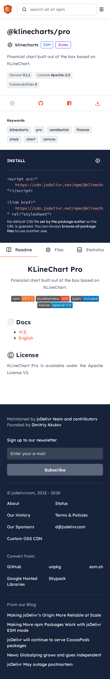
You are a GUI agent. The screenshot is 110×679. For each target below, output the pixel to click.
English (26, 338)
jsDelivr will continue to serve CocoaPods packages (48, 642)
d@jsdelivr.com (70, 526)
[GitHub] (40, 103)
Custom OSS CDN (24, 538)
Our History (18, 515)
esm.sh (96, 566)
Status (61, 503)
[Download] (97, 103)
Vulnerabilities (23, 84)
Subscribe (55, 470)
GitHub (14, 566)
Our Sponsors (20, 526)
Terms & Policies (71, 515)
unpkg (55, 566)
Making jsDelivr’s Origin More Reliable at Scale (54, 615)
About (13, 503)
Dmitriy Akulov (46, 424)
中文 (23, 332)
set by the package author (62, 221)
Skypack (57, 578)
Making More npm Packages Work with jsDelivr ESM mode (54, 627)
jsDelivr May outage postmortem (40, 664)
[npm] (69, 103)
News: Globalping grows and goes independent (54, 655)
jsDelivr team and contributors (67, 419)
